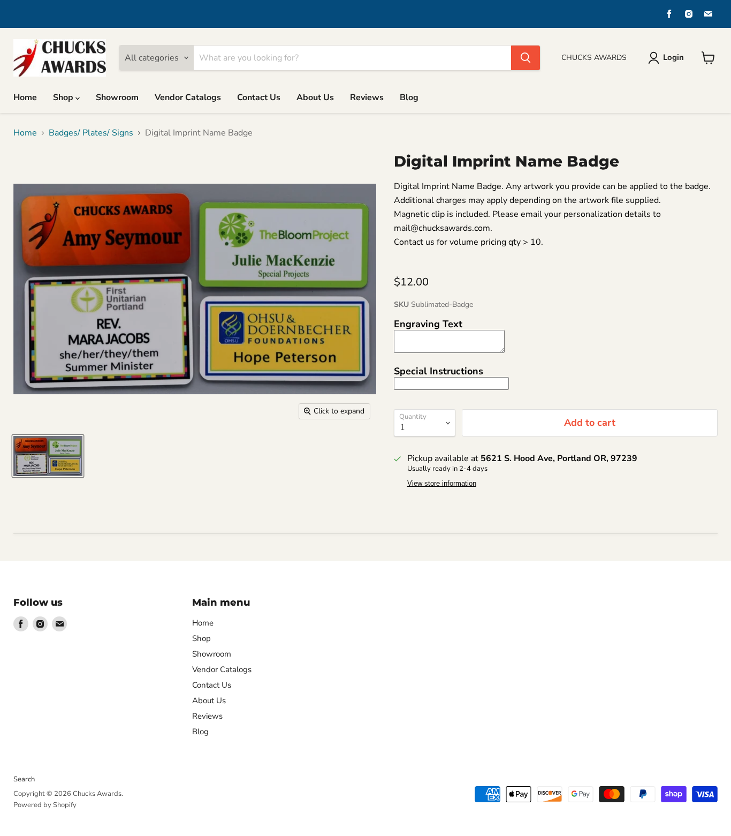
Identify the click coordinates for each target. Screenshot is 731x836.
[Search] (525, 58)
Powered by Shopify (45, 805)
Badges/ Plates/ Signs (91, 133)
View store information (441, 483)
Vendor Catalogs (188, 97)
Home (25, 97)
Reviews (367, 97)
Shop (64, 97)
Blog (409, 97)
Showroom (117, 97)
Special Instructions (438, 371)
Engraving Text (428, 324)
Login (673, 57)
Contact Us (258, 97)
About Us (315, 97)
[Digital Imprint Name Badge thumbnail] (47, 456)
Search (24, 779)
